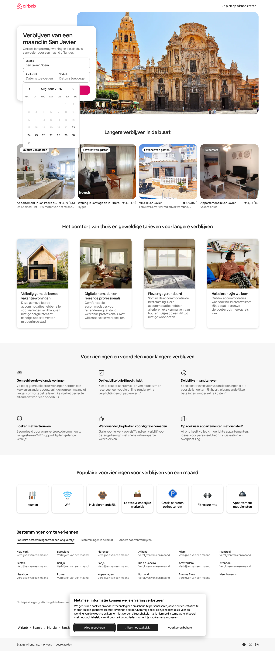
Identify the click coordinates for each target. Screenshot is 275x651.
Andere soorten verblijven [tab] (135, 540)
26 (43, 135)
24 (28, 135)
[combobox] (56, 65)
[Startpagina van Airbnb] (26, 6)
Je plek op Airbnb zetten (239, 6)
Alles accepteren (94, 627)
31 (29, 143)
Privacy (47, 644)
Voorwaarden (64, 644)
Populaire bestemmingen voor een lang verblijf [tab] (45, 540)
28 (58, 135)
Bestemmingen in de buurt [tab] (97, 540)
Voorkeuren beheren (180, 627)
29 (65, 135)
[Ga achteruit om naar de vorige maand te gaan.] (29, 89)
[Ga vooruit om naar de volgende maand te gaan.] (73, 89)
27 (51, 135)
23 (73, 127)
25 (36, 135)
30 (73, 135)
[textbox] (39, 78)
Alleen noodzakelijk (137, 627)
